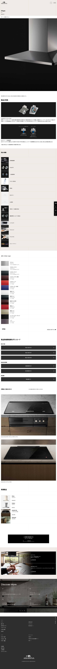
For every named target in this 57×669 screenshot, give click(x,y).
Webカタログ (30, 625)
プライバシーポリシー (4, 651)
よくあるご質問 (3, 629)
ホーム (2, 622)
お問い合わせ (30, 622)
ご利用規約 (2, 649)
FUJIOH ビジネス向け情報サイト (33, 638)
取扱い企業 (2, 648)
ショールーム (30, 623)
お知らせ (2, 631)
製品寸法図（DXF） (28, 352)
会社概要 (2, 646)
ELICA (29, 640)
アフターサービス (3, 627)
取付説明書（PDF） (28, 370)
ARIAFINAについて (3, 625)
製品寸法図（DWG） (28, 357)
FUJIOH (30, 636)
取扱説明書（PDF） (28, 366)
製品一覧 (2, 623)
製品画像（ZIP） (28, 379)
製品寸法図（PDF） (28, 347)
